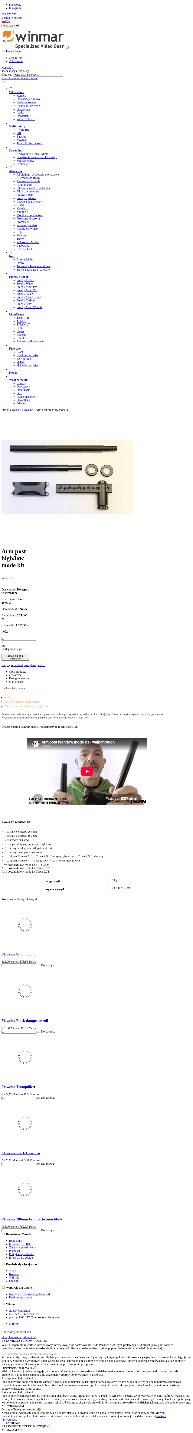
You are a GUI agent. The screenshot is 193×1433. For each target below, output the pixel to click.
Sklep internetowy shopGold (19, 1337)
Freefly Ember (25, 280)
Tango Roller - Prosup (30, 143)
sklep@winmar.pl (12, 17)
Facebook (15, 4)
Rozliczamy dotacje (20, 1297)
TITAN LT (23, 324)
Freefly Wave (25, 283)
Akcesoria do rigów (28, 177)
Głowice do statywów (30, 201)
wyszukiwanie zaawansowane (20, 78)
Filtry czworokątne (28, 191)
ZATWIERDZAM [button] (13, 1405)
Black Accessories (27, 355)
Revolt (21, 338)
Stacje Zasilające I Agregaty (33, 269)
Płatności (14, 1250)
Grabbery (22, 164)
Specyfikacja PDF (34, 665)
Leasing (13, 1280)
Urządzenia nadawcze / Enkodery (37, 157)
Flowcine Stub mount (18, 954)
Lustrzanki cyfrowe (28, 105)
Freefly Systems (26, 198)
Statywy (21, 235)
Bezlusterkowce (26, 102)
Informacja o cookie (21, 1257)
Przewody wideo (27, 225)
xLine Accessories (27, 365)
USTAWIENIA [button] (11, 1423)
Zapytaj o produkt (12, 665)
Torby (20, 238)
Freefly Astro (24, 303)
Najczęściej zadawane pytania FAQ (30, 1294)
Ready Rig (23, 129)
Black (20, 352)
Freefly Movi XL (27, 290)
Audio (20, 112)
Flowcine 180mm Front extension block (32, 1219)
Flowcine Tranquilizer (18, 1087)
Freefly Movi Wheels (29, 307)
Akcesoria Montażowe (30, 341)
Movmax (22, 140)
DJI (19, 133)
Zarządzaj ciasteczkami (17, 1332)
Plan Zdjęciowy (26, 396)
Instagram (15, 8)
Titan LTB (23, 317)
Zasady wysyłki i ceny (22, 1247)
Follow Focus (25, 194)
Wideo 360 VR (26, 119)
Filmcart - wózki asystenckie (34, 188)
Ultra (20, 327)
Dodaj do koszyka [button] (12, 649)
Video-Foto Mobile (28, 242)
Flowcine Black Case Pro (21, 1153)
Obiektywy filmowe (29, 99)
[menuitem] (90, 104)
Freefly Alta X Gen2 (29, 297)
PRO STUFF (25, 249)
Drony (20, 262)
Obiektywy (23, 109)
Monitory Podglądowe (30, 215)
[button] (4, 22)
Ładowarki (23, 245)
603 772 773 (9, 14)
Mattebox (22, 208)
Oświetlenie (24, 115)
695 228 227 (31, 1314)
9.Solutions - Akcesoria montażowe (38, 174)
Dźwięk (21, 403)
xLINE (21, 362)
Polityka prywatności (21, 1254)
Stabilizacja (23, 389)
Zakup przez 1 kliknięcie (15, 657)
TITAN (21, 321)
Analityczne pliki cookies (17, 1378)
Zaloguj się (15, 57)
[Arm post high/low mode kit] (67, 542)
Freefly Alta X (25, 293)
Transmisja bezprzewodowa (33, 266)
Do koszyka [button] (48, 965)
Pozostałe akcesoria (28, 218)
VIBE (12, 1270)
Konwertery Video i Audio (32, 153)
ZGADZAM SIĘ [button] (12, 1429)
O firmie (14, 1277)
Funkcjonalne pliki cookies (18, 1367)
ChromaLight (25, 259)
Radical (21, 334)
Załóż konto (16, 61)
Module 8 (22, 211)
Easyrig (21, 136)
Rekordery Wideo (27, 228)
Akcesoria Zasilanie (28, 181)
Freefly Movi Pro (27, 286)
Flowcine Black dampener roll (25, 1021)
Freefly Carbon (26, 300)
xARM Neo (24, 358)
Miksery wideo (25, 160)
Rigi (19, 232)
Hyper (20, 331)
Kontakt (14, 1274)
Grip (19, 393)
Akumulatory (24, 184)
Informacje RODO (20, 1244)
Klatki (20, 205)
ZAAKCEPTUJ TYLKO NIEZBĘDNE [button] (26, 1426)
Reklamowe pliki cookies (17, 1392)
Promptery (23, 221)
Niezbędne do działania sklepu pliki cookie (30, 1354)
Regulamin (15, 1240)
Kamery (21, 95)
